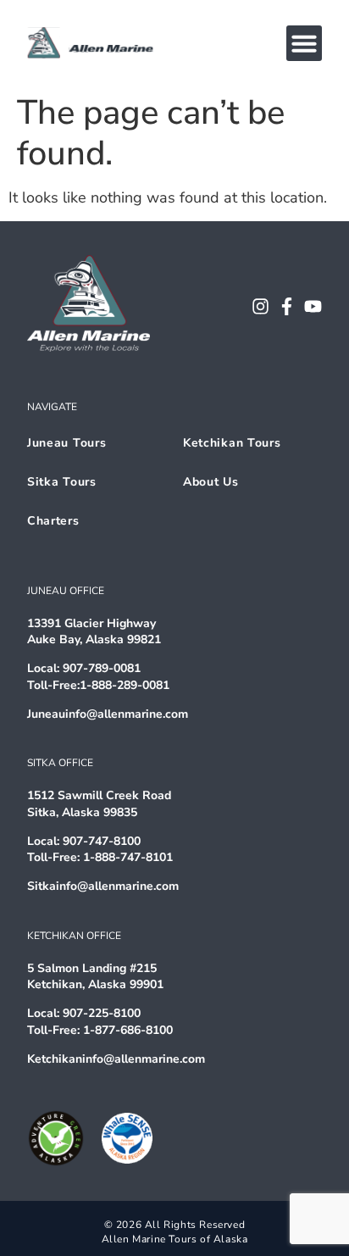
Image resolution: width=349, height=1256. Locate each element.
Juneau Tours (66, 443)
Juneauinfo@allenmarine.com (107, 714)
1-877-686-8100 (128, 1030)
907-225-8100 (102, 1013)
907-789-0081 (102, 668)
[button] (304, 43)
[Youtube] (313, 306)
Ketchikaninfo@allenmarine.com (116, 1059)
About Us (211, 482)
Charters (53, 521)
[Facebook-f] (287, 306)
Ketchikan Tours (232, 443)
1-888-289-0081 (124, 685)
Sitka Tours (62, 482)
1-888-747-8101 (128, 857)
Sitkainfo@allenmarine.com (103, 886)
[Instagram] (260, 306)
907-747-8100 (102, 841)
